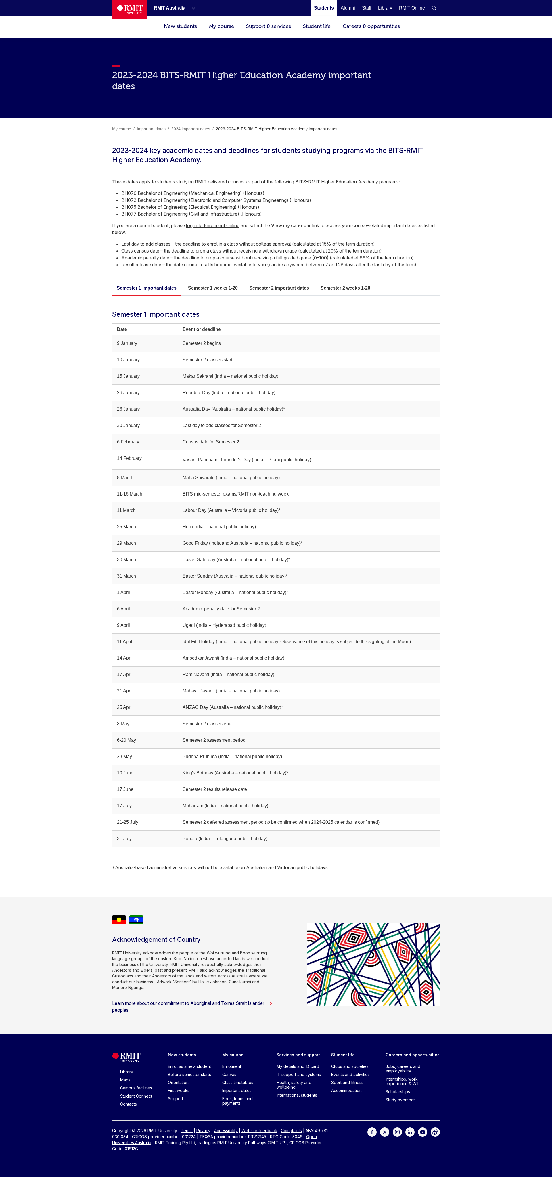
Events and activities (350, 1074)
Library (126, 1071)
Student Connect (136, 1096)
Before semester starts (189, 1074)
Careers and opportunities (413, 1054)
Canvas (229, 1074)
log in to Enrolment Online (212, 225)
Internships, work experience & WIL (402, 1081)
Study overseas (400, 1099)
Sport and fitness (347, 1082)
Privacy (203, 1130)
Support (175, 1098)
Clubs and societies (350, 1066)
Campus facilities (136, 1087)
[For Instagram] (397, 1131)
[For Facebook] (372, 1131)
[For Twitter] (384, 1131)
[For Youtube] (422, 1131)
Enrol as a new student (189, 1066)
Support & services (268, 26)
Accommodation (346, 1090)
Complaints (291, 1130)
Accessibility (226, 1130)
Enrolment (231, 1066)
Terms (187, 1130)
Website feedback (259, 1130)
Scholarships (398, 1091)
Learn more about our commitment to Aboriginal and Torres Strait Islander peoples (188, 1006)
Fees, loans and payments (237, 1101)
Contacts (128, 1104)
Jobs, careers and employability (403, 1068)
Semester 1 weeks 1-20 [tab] (213, 288)
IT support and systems (299, 1074)
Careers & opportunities (371, 26)
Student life (317, 26)
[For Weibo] (435, 1131)
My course (221, 26)
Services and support (298, 1054)
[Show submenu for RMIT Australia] (191, 8)
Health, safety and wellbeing (294, 1084)
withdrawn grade (279, 251)
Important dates (237, 1090)
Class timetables (237, 1082)
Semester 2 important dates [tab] (279, 288)
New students (180, 26)
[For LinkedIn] (410, 1131)
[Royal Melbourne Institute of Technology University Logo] (129, 9)
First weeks (178, 1090)
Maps (125, 1079)
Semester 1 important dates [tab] (147, 288)
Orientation (178, 1082)
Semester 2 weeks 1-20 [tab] (345, 288)
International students (297, 1095)
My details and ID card (298, 1066)
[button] (434, 8)
